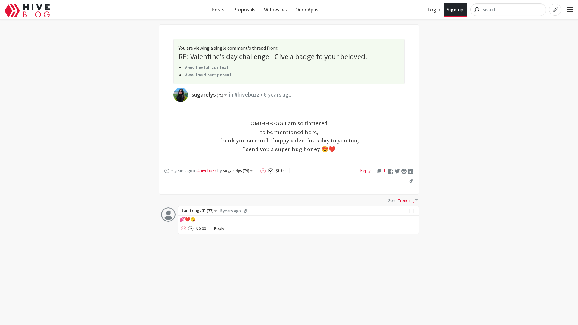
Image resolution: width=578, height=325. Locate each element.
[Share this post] (411, 180)
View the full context (206, 67)
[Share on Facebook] (390, 170)
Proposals (244, 9)
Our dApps (307, 9)
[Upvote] (264, 170)
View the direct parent (208, 75)
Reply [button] (219, 228)
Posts (218, 9)
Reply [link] (365, 170)
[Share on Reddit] (404, 170)
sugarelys (207, 94)
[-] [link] (412, 210)
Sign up (455, 9)
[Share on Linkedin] (410, 170)
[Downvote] (270, 170)
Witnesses (275, 9)
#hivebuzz (247, 94)
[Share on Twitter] (397, 170)
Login (433, 9)
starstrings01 (196, 210)
